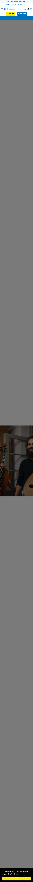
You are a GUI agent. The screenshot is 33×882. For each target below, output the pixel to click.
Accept (16, 878)
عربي (26, 4)
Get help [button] (23, 14)
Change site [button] (22, 1)
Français (14, 4)
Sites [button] (31, 9)
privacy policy (11, 873)
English (8, 4)
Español (20, 4)
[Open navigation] (2, 9)
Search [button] (25, 9)
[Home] (9, 9)
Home (2, 18)
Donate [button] (28, 9)
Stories (7, 18)
